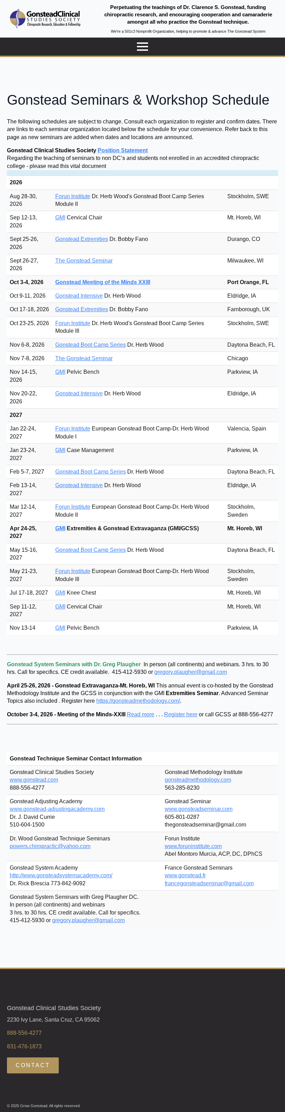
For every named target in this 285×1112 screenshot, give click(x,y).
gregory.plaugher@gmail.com (190, 672)
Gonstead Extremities (81, 239)
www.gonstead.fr (185, 875)
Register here (180, 714)
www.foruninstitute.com (193, 846)
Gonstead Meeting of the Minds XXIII (102, 282)
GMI (60, 217)
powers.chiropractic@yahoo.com (50, 846)
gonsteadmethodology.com (198, 780)
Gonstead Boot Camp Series (90, 345)
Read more (140, 714)
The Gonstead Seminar (84, 261)
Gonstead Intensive (79, 296)
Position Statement (123, 150)
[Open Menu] (142, 46)
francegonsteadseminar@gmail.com (209, 883)
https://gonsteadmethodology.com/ (138, 701)
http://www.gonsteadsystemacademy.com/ (61, 875)
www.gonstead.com (34, 780)
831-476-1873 (24, 1046)
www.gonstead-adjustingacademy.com (57, 809)
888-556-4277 (24, 1033)
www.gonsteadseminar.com (199, 809)
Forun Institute (72, 196)
